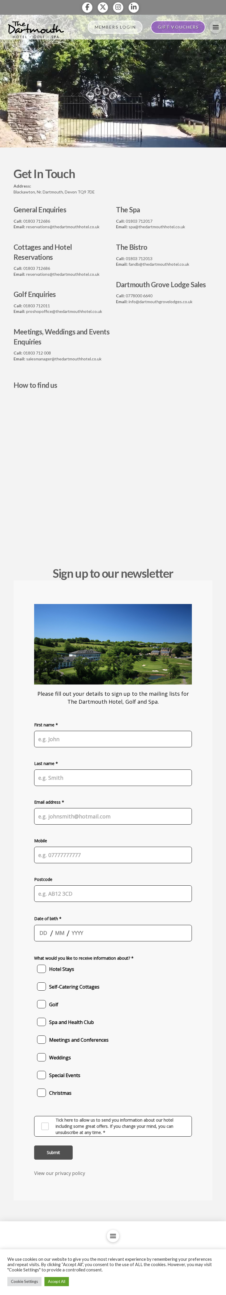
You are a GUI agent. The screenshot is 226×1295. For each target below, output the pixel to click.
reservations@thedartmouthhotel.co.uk (62, 226)
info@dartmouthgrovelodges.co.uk (160, 301)
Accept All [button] (56, 1281)
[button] (216, 27)
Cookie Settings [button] (24, 1281)
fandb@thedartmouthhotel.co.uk (159, 264)
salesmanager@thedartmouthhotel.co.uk (64, 358)
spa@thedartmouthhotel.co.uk (157, 226)
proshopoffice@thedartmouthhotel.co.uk (64, 311)
